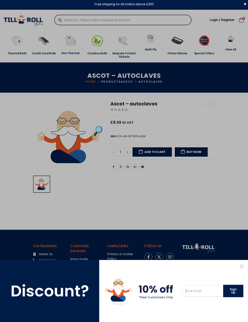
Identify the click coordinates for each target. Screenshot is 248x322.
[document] (124, 161)
